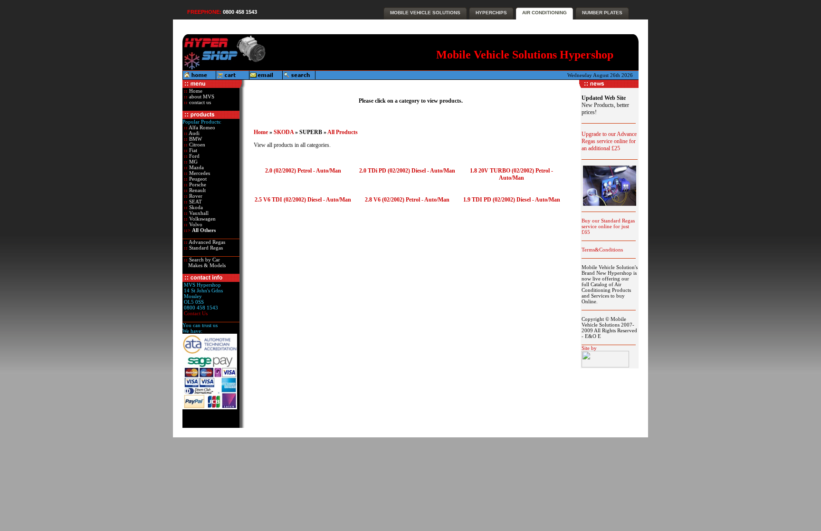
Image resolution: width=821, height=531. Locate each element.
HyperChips (491, 12)
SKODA (284, 132)
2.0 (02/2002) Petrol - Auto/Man (303, 170)
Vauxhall (198, 213)
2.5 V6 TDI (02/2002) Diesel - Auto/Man (303, 199)
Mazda (196, 167)
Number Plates (602, 12)
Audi (194, 133)
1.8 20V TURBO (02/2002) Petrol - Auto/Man (511, 174)
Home (195, 91)
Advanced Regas (206, 242)
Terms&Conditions (602, 249)
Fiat (192, 150)
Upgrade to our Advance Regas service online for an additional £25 (609, 141)
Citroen (196, 144)
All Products (342, 132)
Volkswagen (202, 219)
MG (193, 161)
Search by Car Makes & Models (204, 262)
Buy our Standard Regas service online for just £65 (608, 226)
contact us (199, 102)
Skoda (195, 207)
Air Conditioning (544, 12)
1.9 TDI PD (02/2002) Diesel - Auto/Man (511, 199)
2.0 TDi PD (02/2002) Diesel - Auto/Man (407, 170)
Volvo (195, 224)
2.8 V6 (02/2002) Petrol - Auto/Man (407, 199)
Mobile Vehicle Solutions (425, 12)
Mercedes (199, 173)
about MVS (201, 96)
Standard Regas (205, 248)
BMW (195, 139)
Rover (195, 196)
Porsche (197, 184)
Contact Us (196, 313)
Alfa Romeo (201, 127)
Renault (197, 190)
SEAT (195, 201)
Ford (194, 156)
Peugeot (197, 179)
